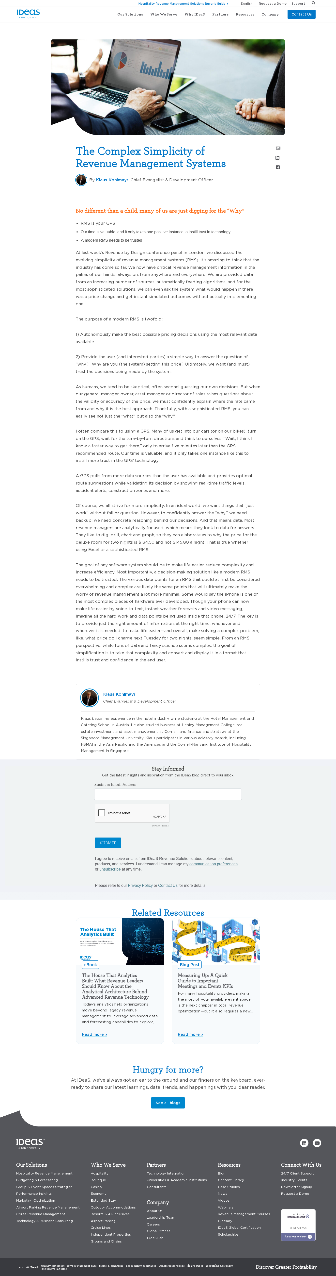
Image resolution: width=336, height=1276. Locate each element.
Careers (153, 1224)
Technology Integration (166, 1173)
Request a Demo (273, 3)
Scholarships (228, 1234)
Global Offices (158, 1231)
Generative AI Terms (54, 1268)
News (222, 1193)
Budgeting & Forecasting (37, 1180)
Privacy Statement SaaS (82, 1265)
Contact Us (301, 14)
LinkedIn (277, 157)
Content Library (231, 1180)
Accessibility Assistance (141, 1265)
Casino (96, 1187)
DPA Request (195, 1265)
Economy (99, 1193)
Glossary (225, 1221)
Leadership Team (161, 1217)
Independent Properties (111, 1234)
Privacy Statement (52, 1265)
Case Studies (229, 1187)
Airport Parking (103, 1221)
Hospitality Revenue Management (44, 1173)
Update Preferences (172, 1265)
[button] (304, 1143)
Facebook (277, 167)
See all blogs (168, 1103)
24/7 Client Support (297, 1173)
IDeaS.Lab (155, 1238)
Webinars (225, 1207)
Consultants (157, 1187)
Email (277, 147)
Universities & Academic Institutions (177, 1180)
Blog (42, 31)
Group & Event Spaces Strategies (44, 1187)
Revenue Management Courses (244, 1214)
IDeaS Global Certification (239, 1227)
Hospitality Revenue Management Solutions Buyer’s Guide (182, 3)
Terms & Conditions (111, 1265)
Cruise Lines (101, 1227)
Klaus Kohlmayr (112, 179)
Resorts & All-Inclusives (110, 1214)
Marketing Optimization (35, 1200)
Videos (223, 1200)
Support (298, 3)
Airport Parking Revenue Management (48, 1207)
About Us (155, 1210)
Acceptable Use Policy (219, 1265)
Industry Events (294, 1180)
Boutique (98, 1180)
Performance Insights (34, 1193)
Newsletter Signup (296, 1187)
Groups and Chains (106, 1241)
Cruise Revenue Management (40, 1214)
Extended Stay (103, 1200)
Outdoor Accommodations (113, 1207)
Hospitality (99, 1173)
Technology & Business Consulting (44, 1221)
